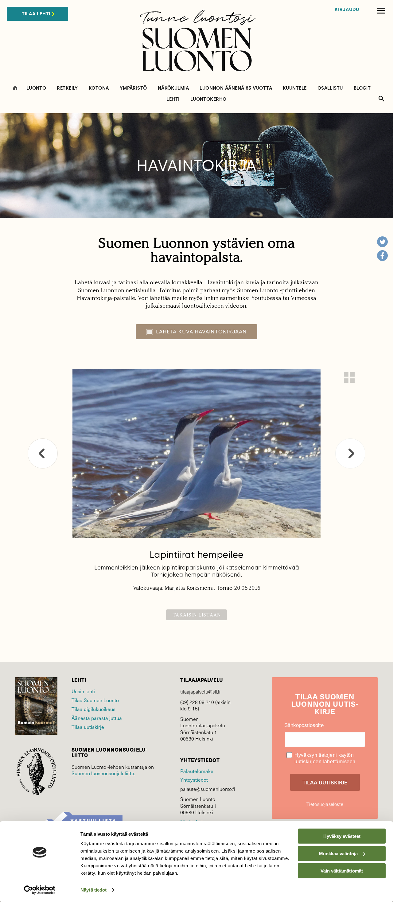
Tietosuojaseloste (324, 804)
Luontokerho (208, 99)
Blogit (362, 88)
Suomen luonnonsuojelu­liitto (103, 773)
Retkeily (67, 88)
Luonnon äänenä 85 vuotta (236, 88)
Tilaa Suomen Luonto (95, 700)
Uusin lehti (83, 691)
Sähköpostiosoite (304, 725)
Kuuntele (295, 88)
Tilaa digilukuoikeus (93, 709)
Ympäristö (133, 88)
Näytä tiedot (93, 889)
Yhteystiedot (194, 779)
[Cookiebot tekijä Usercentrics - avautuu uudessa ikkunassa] (40, 890)
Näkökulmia (173, 88)
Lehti (172, 99)
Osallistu (330, 88)
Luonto (36, 88)
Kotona (99, 88)
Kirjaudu (347, 9)
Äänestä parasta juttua (97, 717)
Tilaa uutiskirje (88, 726)
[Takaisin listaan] (349, 377)
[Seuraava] (350, 453)
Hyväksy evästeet (341, 836)
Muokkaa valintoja (338, 853)
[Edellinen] (43, 453)
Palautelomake (196, 771)
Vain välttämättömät (342, 870)
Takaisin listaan (197, 615)
